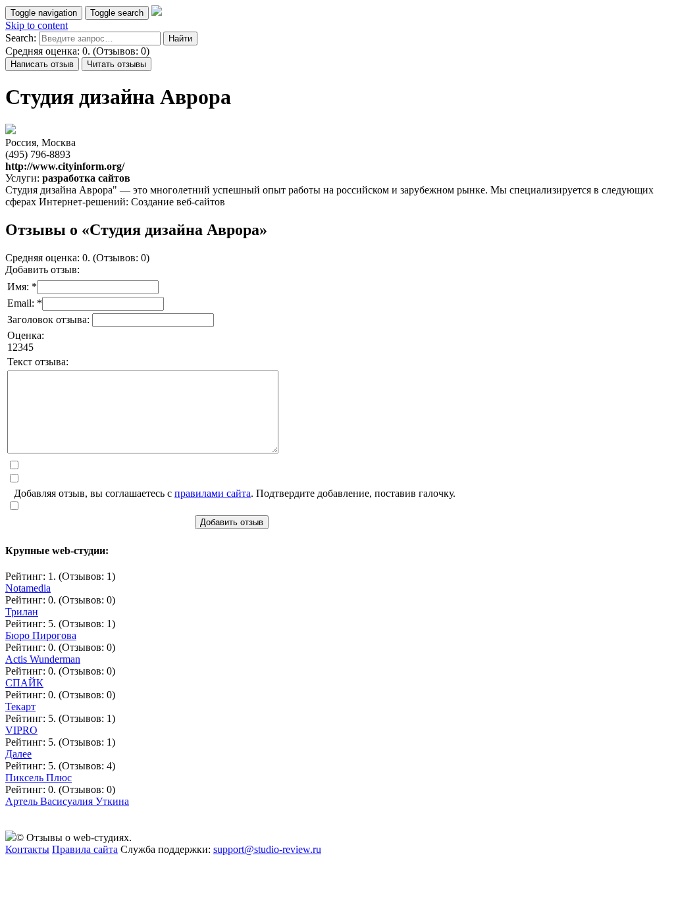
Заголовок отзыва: (49, 319)
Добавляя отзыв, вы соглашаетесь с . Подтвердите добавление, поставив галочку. (234, 493)
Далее (18, 753)
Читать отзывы (116, 64)
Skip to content (36, 25)
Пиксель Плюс (38, 777)
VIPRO (21, 730)
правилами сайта (212, 493)
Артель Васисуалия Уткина (67, 801)
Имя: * (22, 286)
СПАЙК (24, 682)
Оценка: (25, 335)
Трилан (21, 611)
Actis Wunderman (42, 659)
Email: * (24, 303)
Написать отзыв (42, 64)
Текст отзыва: (37, 361)
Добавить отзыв (231, 522)
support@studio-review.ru (267, 849)
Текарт (20, 706)
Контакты (27, 849)
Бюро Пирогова (40, 635)
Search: (20, 37)
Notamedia (28, 588)
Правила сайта (85, 849)
